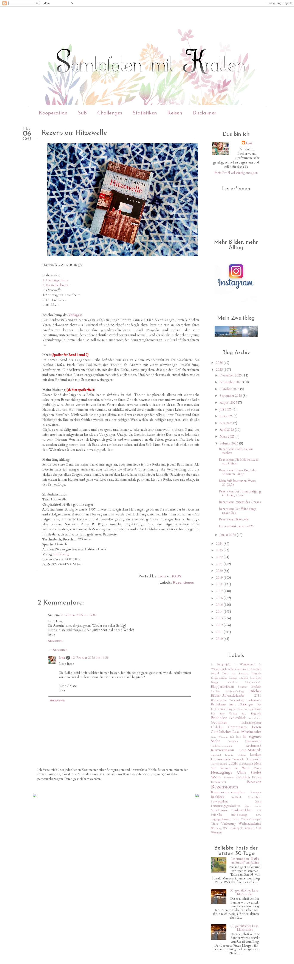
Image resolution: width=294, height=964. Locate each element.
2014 (220, 611)
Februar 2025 (229, 443)
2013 (220, 618)
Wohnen (216, 832)
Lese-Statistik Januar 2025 (236, 526)
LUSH (233, 763)
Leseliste (255, 755)
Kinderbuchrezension (221, 746)
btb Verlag (61, 554)
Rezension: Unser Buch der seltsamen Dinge (238, 472)
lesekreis (241, 755)
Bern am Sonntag (235, 673)
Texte (235, 819)
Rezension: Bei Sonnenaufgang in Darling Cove (240, 493)
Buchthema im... (223, 704)
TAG (258, 814)
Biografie (256, 673)
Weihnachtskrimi (249, 823)
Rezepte (255, 792)
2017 (220, 591)
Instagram (233, 741)
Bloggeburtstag (219, 678)
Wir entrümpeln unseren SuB (242, 828)
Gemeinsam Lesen (244, 727)
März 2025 (227, 436)
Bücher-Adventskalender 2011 (236, 695)
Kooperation (53, 113)
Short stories (252, 806)
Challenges (109, 113)
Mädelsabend (246, 763)
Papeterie (229, 777)
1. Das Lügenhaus (55, 280)
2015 (220, 605)
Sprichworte (219, 810)
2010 (220, 639)
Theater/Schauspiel (251, 819)
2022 (220, 557)
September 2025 (231, 395)
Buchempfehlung (235, 691)
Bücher (255, 691)
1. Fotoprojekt (221, 664)
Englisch (256, 714)
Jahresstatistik (253, 741)
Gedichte (217, 727)
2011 (220, 632)
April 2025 (227, 429)
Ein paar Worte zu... (228, 714)
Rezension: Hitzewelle (234, 519)
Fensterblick (237, 718)
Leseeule (229, 755)
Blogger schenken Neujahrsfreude (236, 682)
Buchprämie (253, 700)
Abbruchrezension (238, 669)
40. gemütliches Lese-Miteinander (245, 928)
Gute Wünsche (219, 737)
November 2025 (231, 382)
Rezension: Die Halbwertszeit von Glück (238, 461)
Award (215, 673)
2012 (220, 625)
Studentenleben (242, 810)
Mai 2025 (226, 423)
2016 (220, 598)
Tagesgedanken (220, 819)
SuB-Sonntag (239, 815)
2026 (220, 363)
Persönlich (243, 777)
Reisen (174, 113)
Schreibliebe (254, 797)
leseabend (216, 755)
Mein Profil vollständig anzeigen (236, 173)
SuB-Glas (216, 815)
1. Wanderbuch (244, 664)
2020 (220, 571)
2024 (220, 543)
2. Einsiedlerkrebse (55, 285)
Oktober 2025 (230, 389)
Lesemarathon (220, 759)
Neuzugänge (221, 772)
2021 (220, 564)
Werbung (216, 828)
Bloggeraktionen (222, 686)
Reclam (256, 777)
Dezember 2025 (231, 375)
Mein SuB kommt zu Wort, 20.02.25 (237, 483)
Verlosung (228, 823)
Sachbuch (236, 797)
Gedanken (219, 722)
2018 (220, 584)
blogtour (242, 686)
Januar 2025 (228, 535)
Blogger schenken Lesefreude (245, 678)
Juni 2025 (227, 416)
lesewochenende (219, 763)
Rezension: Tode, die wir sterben (236, 451)
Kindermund (253, 746)
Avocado (256, 669)
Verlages (74, 315)
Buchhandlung (236, 700)
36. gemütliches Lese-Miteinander (245, 892)
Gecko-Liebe (254, 718)
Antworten (55, 641)
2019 (220, 577)
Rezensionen (183, 583)
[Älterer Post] (197, 796)
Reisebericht (218, 782)
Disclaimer (204, 113)
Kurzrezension (222, 750)
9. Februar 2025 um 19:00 (79, 615)
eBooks (256, 709)
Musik (257, 768)
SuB (82, 113)
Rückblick (217, 797)
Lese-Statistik (250, 750)
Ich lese (235, 737)
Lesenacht (238, 759)
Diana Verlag (244, 709)
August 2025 (229, 402)
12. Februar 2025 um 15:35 (90, 658)
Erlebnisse (219, 717)
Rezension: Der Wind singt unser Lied (237, 511)
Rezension (254, 782)
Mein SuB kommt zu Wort (236, 765)
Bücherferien (219, 700)
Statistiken (145, 113)
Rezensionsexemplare (228, 792)
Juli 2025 (226, 409)
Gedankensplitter (251, 723)
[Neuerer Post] (34, 796)
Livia (62, 658)
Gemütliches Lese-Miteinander (236, 731)
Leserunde (254, 759)
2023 (220, 550)
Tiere (214, 823)
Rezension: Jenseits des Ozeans (240, 502)
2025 (220, 369)
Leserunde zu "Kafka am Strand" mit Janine (245, 861)
